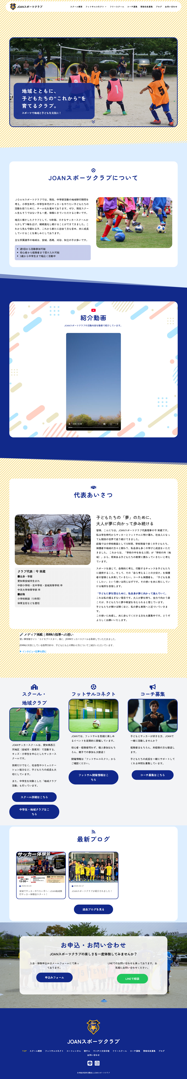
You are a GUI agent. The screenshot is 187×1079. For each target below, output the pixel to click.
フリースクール (117, 6)
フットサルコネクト (95, 6)
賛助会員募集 (146, 6)
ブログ (159, 6)
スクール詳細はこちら (34, 797)
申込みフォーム (54, 977)
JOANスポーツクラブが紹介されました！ (92, 891)
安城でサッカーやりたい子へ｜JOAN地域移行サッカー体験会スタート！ (40, 892)
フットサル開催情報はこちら (93, 777)
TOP (24, 1051)
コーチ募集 (132, 6)
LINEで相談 (132, 979)
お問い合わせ (171, 6)
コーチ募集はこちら (152, 775)
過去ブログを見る (93, 909)
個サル (87, 1051)
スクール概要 (76, 6)
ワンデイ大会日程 (101, 1051)
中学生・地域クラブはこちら (34, 811)
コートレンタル (74, 1051)
